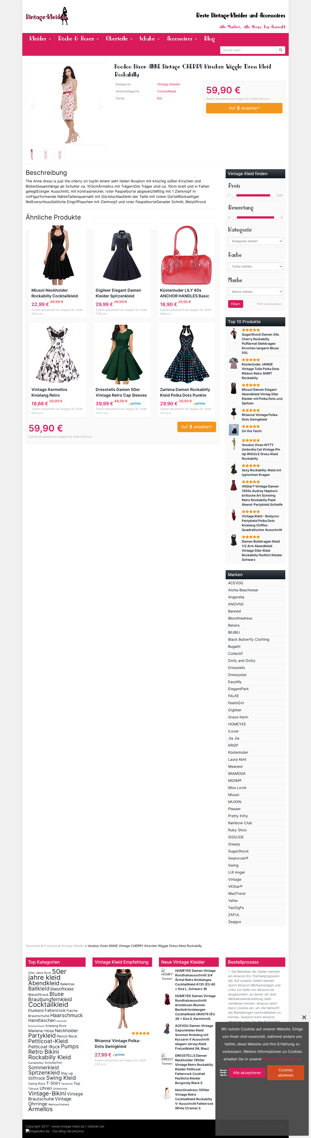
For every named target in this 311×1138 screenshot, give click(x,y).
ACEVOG (235, 583)
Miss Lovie (237, 787)
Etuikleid (36, 1010)
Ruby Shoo (237, 830)
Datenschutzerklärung (282, 1059)
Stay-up (67, 1073)
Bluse (56, 993)
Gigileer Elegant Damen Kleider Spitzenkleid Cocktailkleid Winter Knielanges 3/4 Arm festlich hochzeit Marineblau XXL (118, 293)
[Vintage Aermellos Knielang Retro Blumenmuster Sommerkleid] (57, 354)
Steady (234, 844)
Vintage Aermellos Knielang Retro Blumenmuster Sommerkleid (49, 392)
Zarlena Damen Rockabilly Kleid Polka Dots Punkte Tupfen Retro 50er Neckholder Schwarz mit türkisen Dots (185, 392)
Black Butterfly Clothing (248, 639)
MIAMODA (237, 773)
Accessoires (180, 38)
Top (77, 1083)
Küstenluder (238, 752)
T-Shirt (53, 1083)
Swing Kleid (61, 1077)
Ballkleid (38, 988)
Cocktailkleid (166, 91)
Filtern (235, 304)
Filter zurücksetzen (269, 304)
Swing (233, 865)
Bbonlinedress (240, 618)
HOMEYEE (237, 724)
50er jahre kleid (47, 974)
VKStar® (235, 886)
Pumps (70, 1046)
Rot (159, 98)
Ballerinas (67, 984)
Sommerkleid (43, 1067)
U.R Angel (236, 872)
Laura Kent (237, 759)
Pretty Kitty (238, 816)
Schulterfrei (53, 1062)
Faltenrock (55, 1010)
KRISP (233, 745)
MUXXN (234, 801)
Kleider (39, 38)
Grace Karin (238, 717)
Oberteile (118, 38)
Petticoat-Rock (44, 1046)
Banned (234, 611)
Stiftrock (36, 1078)
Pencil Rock (67, 1036)
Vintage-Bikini (47, 1093)
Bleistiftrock (38, 995)
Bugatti (234, 646)
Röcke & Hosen (77, 38)
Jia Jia (233, 738)
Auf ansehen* (244, 108)
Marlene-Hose (41, 1030)
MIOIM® (235, 780)
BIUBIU (234, 632)
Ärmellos (40, 1108)
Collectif (235, 653)
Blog (209, 38)
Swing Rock (36, 1083)
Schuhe (148, 38)
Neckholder (66, 1030)
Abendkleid (43, 983)
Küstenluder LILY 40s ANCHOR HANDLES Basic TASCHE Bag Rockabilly (184, 293)
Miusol (233, 794)
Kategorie (240, 229)
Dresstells (236, 667)
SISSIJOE (236, 837)
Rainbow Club (240, 823)
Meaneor (235, 766)
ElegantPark (238, 688)
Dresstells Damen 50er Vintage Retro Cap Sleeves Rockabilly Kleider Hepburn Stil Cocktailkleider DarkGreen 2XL (122, 392)
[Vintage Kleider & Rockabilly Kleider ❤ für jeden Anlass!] (67, 16)
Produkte (50, 946)
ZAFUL (234, 914)
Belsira (234, 625)
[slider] (234, 195)
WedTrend (236, 893)
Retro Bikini (43, 1051)
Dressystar (237, 674)
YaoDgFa (236, 907)
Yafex (233, 900)
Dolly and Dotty (241, 660)
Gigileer (235, 710)
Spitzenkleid (44, 1072)
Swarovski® (238, 858)
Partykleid (42, 1035)
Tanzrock (67, 1083)
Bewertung (240, 207)
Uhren (46, 1088)
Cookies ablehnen (285, 1072)
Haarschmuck (66, 1015)
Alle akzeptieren (247, 1072)
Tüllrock (33, 1088)
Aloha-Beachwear (243, 590)
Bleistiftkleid (62, 989)
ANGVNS (236, 604)
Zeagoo (234, 921)
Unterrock (60, 1088)
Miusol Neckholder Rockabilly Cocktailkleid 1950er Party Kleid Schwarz (54, 293)
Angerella (236, 597)
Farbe (235, 255)
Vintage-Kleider (168, 84)
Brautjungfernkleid (50, 999)
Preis (234, 185)
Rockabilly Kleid (49, 1057)
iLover (233, 731)
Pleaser (234, 808)
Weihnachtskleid (58, 1104)
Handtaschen (42, 1020)
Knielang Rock (56, 1026)
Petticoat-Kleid (48, 1041)
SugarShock (238, 851)
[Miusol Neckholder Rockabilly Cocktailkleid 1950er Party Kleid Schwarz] (57, 255)
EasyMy (235, 681)
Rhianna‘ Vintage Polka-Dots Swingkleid (118, 1043)
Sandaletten (36, 1062)
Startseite (33, 946)
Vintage (234, 879)
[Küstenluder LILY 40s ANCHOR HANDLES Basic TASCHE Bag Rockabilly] (186, 255)
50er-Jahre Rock (39, 973)
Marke (235, 280)
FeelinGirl (236, 703)
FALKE (233, 696)
